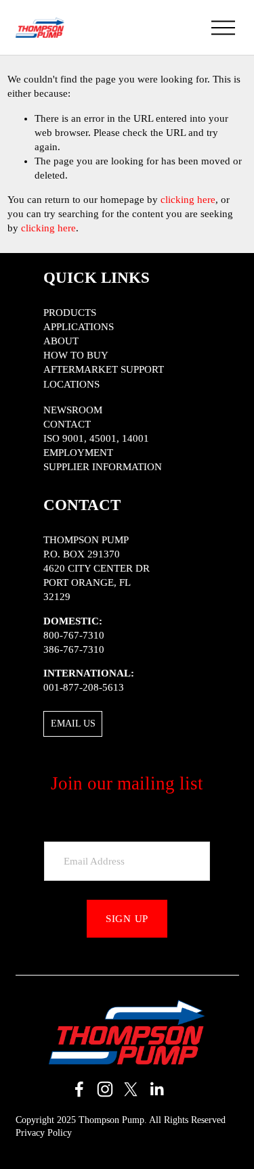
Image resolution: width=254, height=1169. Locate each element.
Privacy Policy (44, 1133)
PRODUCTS (69, 312)
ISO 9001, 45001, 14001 (96, 438)
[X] (131, 1089)
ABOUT (61, 341)
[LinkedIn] (156, 1089)
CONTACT (67, 424)
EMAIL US (73, 723)
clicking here (188, 199)
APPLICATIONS (78, 326)
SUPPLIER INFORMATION (102, 466)
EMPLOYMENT (78, 452)
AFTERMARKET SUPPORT (103, 369)
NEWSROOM (72, 410)
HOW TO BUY (75, 355)
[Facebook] (79, 1089)
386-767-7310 (73, 649)
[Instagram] (105, 1089)
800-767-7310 (73, 635)
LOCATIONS (71, 384)
